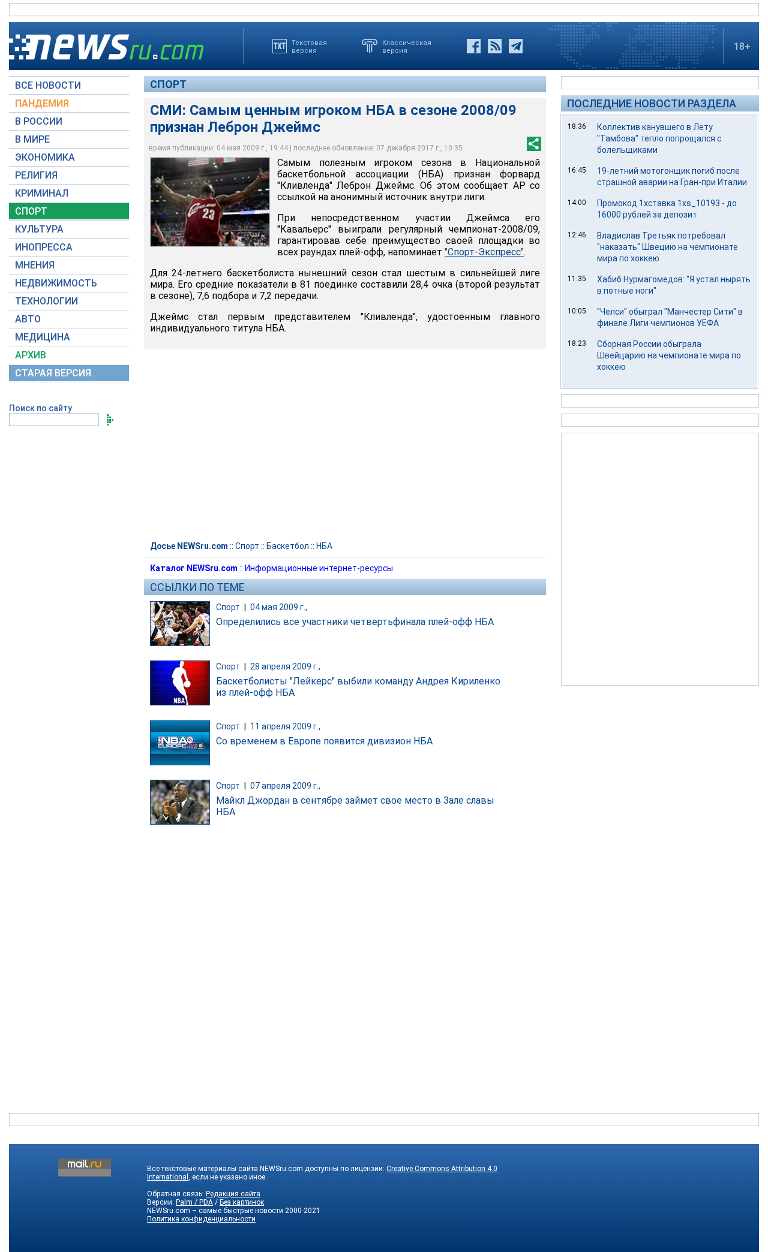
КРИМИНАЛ (41, 193)
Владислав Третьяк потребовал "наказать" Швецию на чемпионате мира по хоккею (667, 247)
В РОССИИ (38, 121)
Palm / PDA (194, 1202)
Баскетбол (287, 546)
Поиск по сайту (40, 408)
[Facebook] (474, 46)
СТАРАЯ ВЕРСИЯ (53, 373)
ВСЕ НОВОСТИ (48, 85)
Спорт (168, 84)
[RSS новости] (495, 46)
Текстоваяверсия (309, 46)
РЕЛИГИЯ (36, 175)
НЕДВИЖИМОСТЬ (56, 283)
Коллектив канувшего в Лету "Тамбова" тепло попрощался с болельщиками (659, 138)
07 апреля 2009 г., (285, 786)
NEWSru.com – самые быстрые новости (215, 1210)
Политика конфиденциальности (201, 1219)
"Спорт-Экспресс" (484, 252)
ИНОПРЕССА (44, 247)
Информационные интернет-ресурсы (319, 568)
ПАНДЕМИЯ (42, 103)
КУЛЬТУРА (39, 229)
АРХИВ (30, 355)
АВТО (28, 319)
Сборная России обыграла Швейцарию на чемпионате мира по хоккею (669, 355)
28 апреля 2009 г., (285, 666)
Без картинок (242, 1202)
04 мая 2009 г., (278, 607)
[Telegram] (516, 46)
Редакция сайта (233, 1194)
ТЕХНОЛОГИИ (46, 301)
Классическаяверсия (406, 46)
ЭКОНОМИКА (45, 157)
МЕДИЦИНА (42, 337)
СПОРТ (31, 211)
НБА (324, 546)
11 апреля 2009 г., (285, 726)
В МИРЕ (32, 139)
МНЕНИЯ (35, 265)
